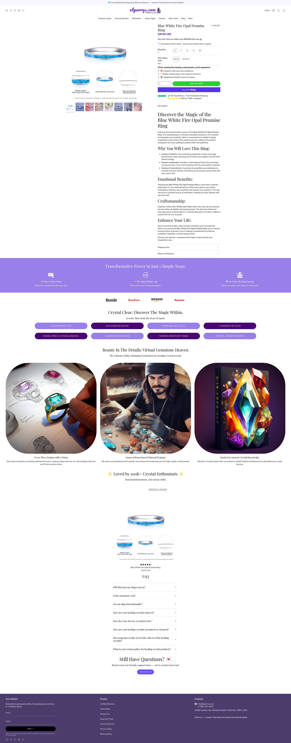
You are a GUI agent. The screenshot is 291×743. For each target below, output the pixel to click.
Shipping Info (163, 247)
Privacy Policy (43, 734)
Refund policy (106, 734)
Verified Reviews (107, 704)
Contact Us (104, 714)
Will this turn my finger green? (129, 587)
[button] (278, 10)
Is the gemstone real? (124, 595)
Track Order (105, 709)
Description (163, 106)
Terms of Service (107, 724)
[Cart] (284, 10)
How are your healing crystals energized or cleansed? (141, 629)
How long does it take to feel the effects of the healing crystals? (141, 639)
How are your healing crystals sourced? (133, 612)
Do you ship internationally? (128, 604)
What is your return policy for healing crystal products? (142, 649)
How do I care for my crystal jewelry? (132, 621)
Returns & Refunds (166, 253)
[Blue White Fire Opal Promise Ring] (145, 528)
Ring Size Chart (106, 719)
